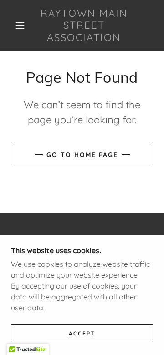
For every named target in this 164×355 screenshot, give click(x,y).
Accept (82, 333)
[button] (20, 25)
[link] (84, 25)
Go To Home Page (82, 155)
